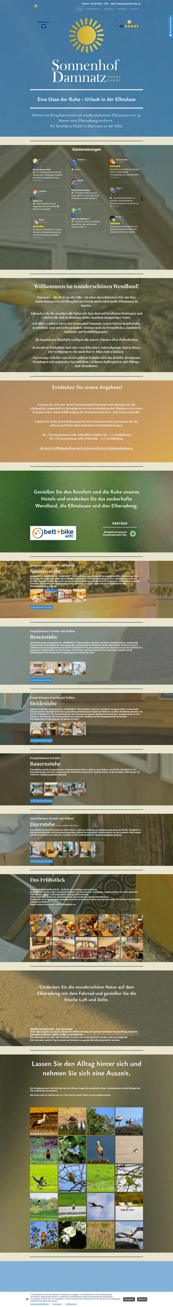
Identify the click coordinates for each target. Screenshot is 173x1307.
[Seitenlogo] (35, 6)
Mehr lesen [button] (37, 178)
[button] (30, 200)
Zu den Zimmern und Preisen (41, 607)
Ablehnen (142, 1299)
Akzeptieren (129, 1299)
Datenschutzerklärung (39, 1304)
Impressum (57, 1304)
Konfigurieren (71, 1304)
